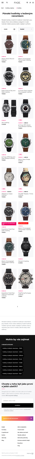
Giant (32, 453)
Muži (2, 8)
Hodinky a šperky (9, 8)
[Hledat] (7, 2)
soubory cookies (20, 455)
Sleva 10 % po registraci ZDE (8, 224)
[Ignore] (17, 411)
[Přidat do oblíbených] (14, 36)
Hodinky (19, 8)
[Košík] (33, 2)
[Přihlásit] (30, 2)
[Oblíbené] (27, 2)
